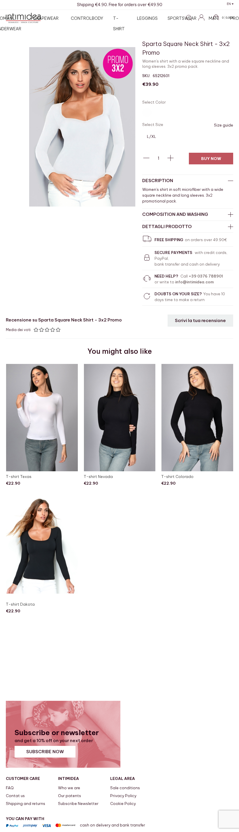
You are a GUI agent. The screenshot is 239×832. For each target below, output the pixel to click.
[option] (147, 112)
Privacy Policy (123, 795)
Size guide (223, 125)
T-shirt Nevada (98, 476)
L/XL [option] (151, 136)
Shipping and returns (25, 803)
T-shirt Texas (18, 476)
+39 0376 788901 (206, 276)
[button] (230, 4)
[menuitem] (47, 18)
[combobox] (153, 31)
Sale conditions (125, 787)
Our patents (69, 795)
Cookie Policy (123, 803)
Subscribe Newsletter (78, 803)
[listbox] (187, 113)
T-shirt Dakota (20, 604)
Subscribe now (45, 751)
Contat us (15, 795)
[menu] (122, 23)
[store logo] (23, 18)
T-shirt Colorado (177, 476)
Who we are (69, 787)
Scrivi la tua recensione (200, 320)
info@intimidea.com (194, 282)
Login (204, 20)
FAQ (10, 787)
